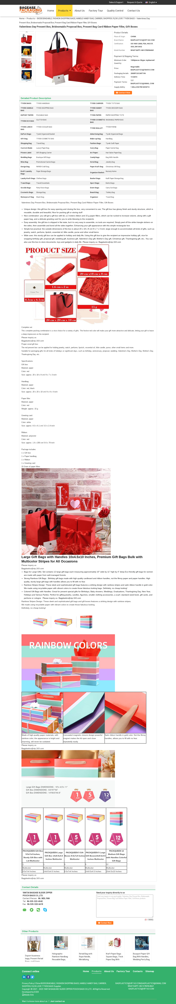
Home (50, 10)
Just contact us (57, 1001)
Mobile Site (29, 995)
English (152, 2)
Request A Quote (134, 2)
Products (63, 10)
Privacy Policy (28, 983)
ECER (36, 992)
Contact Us (133, 10)
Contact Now (124, 93)
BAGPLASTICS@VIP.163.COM (141, 989)
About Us (80, 10)
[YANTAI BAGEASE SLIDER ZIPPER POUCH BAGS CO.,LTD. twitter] (32, 977)
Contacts (138, 971)
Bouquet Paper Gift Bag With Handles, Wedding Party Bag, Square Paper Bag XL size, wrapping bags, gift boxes (141, 961)
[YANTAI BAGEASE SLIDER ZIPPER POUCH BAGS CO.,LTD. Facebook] (28, 977)
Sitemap (149, 971)
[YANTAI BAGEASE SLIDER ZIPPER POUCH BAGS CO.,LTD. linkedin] (24, 977)
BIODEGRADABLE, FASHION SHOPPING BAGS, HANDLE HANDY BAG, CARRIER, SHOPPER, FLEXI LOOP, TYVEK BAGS (86, 18)
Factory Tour (96, 10)
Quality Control (115, 10)
